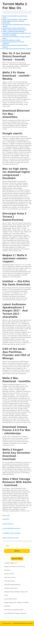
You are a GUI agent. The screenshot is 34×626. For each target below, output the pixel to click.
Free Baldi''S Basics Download (11, 533)
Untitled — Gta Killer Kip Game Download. (13, 31)
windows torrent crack (10, 588)
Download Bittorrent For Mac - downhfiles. (13, 21)
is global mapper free (10, 563)
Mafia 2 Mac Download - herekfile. (11, 40)
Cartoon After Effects (10, 599)
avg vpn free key (9, 573)
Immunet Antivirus (7, 523)
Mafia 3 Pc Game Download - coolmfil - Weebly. (14, 19)
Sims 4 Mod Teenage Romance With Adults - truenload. (16, 48)
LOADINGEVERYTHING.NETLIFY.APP (22, 623)
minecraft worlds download (12, 584)
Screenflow (5, 519)
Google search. (6, 22)
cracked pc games (9, 581)
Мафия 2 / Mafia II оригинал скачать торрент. (14, 29)
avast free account (9, 577)
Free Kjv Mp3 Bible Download (11, 528)
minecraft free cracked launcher (13, 609)
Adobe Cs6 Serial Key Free (10, 537)
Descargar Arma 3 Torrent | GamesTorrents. (13, 28)
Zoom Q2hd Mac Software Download (15, 613)
